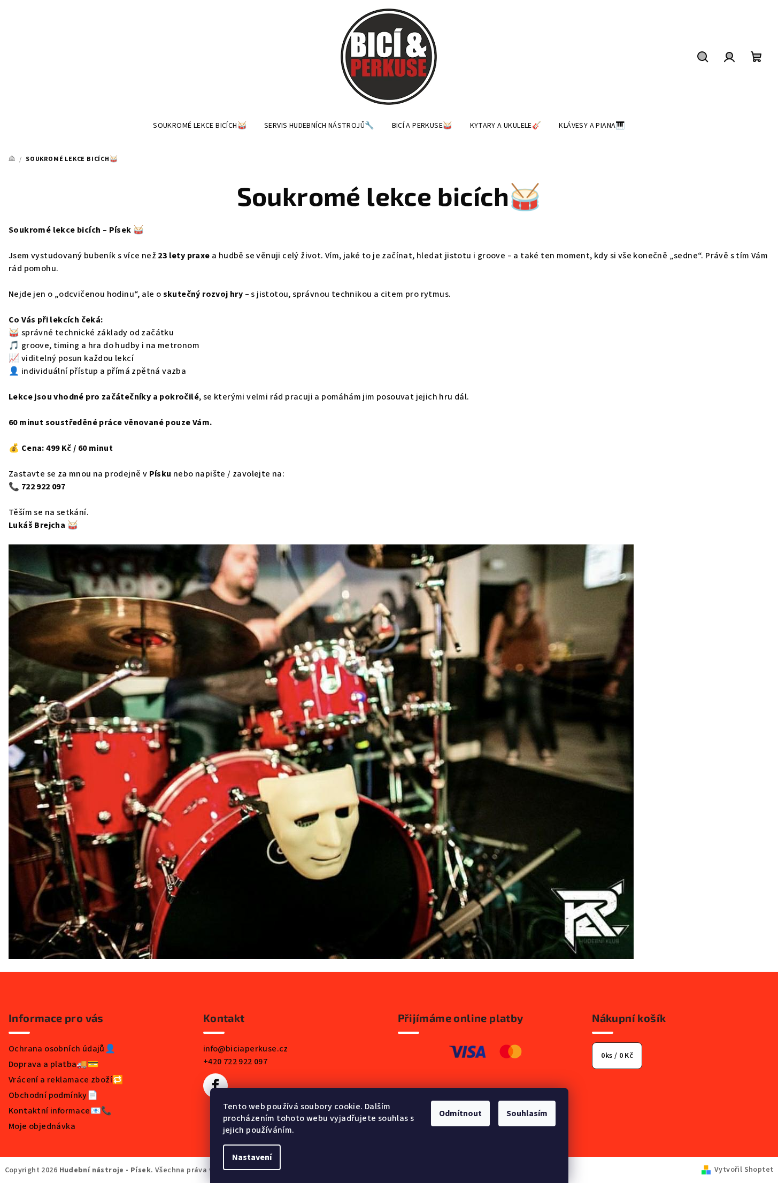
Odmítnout (460, 1113)
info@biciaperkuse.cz (245, 1049)
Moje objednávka (42, 1126)
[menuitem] (199, 125)
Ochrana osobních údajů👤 (62, 1049)
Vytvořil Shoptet (743, 1169)
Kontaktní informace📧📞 (60, 1111)
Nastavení (252, 1157)
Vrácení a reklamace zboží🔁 (66, 1080)
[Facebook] (215, 1085)
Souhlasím (527, 1113)
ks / (617, 1055)
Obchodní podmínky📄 (53, 1095)
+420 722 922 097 (235, 1061)
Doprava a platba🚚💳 (53, 1064)
